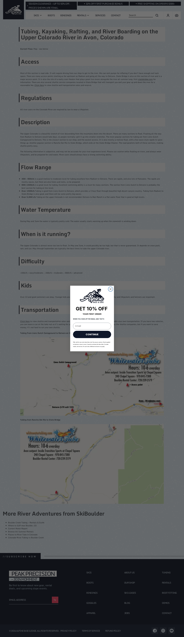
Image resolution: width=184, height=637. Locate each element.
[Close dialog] (110, 289)
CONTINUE (92, 334)
